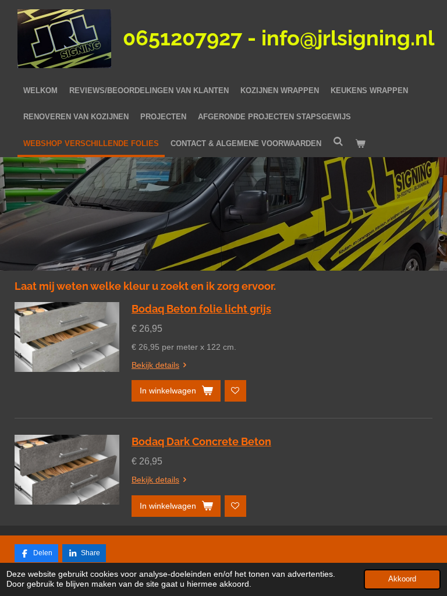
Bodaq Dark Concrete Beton (201, 441)
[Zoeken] (338, 141)
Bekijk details (155, 365)
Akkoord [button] (402, 579)
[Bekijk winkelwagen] (360, 143)
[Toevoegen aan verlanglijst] (235, 391)
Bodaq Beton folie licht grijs (201, 309)
